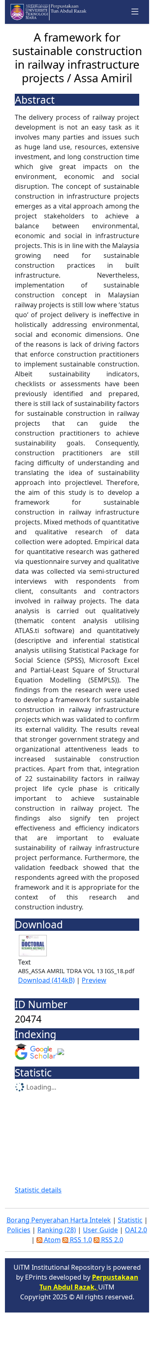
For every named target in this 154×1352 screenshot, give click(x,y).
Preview (94, 980)
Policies (18, 1229)
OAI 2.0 (136, 1229)
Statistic (130, 1219)
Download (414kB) (46, 980)
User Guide (100, 1229)
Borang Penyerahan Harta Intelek (59, 1219)
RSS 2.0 (111, 1239)
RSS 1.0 (80, 1239)
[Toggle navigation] (135, 11)
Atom (51, 1239)
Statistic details (38, 1189)
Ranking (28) (56, 1229)
